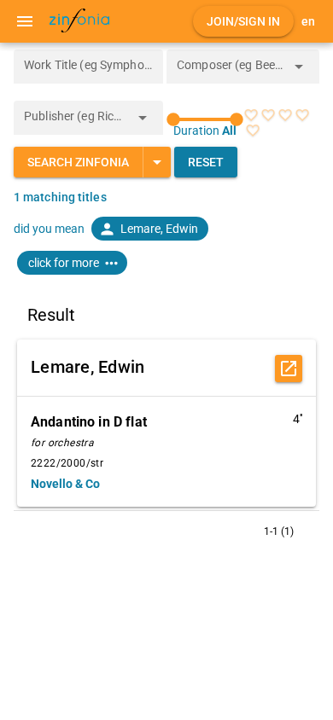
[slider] (205, 119)
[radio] (251, 115)
